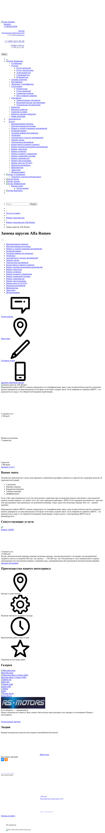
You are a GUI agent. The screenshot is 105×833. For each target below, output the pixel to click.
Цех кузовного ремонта (26, 96)
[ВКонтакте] (2, 759)
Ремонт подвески (18, 151)
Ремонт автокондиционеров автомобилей (29, 147)
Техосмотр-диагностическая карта (26, 177)
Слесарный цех (23, 75)
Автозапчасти (14, 119)
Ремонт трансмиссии (20, 158)
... (7, 59)
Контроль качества (19, 109)
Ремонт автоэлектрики (21, 161)
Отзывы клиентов (19, 79)
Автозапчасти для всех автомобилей (27, 137)
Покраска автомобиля (20, 165)
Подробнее (13, 563)
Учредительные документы (28, 100)
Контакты (18, 190)
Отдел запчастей (23, 68)
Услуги (11, 121)
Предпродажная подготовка (23, 126)
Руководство (21, 89)
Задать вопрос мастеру (11, 722)
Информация (19, 184)
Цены (16, 179)
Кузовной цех (22, 77)
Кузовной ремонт (19, 131)
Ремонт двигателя (19, 149)
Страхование (19, 174)
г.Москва (21, 31)
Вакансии (15, 107)
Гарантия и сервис (19, 112)
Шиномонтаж (17, 167)
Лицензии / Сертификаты (22, 84)
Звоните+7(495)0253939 (10, 25)
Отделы (14, 66)
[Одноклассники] (6, 759)
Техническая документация (28, 105)
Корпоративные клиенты (22, 124)
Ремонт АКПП (7, 530)
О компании (16, 63)
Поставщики (16, 82)
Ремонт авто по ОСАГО (21, 163)
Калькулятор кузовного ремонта (25, 144)
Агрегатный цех (23, 73)
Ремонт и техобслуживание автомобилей (29, 128)
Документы (16, 98)
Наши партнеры (18, 116)
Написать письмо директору (23, 114)
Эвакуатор (15, 170)
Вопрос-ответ (17, 186)
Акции (16, 181)
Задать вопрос (22, 188)
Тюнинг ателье (17, 140)
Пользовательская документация (30, 102)
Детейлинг (16, 135)
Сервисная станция (24, 93)
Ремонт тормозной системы (23, 156)
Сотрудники (16, 86)
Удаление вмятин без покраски (24, 133)
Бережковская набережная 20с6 (13, 33)
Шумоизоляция (18, 172)
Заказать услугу (8, 467)
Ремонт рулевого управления (24, 154)
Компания (18, 61)
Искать (33, 204)
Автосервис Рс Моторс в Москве (72, 766)
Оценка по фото (8, 816)
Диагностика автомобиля (22, 142)
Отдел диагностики (25, 70)
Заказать (5, 563)
